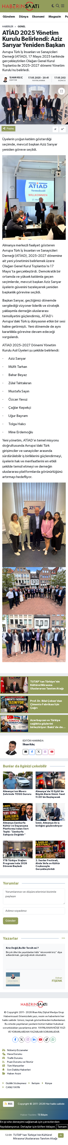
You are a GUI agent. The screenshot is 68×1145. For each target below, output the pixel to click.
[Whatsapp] (53, 1040)
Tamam (62, 1126)
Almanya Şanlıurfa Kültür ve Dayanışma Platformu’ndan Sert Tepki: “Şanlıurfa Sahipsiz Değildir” (16, 829)
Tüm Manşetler (15, 1065)
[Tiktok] (47, 1040)
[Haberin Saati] (20, 6)
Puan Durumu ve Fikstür (20, 1062)
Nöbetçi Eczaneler (17, 1050)
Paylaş (10, 128)
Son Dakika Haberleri (19, 1069)
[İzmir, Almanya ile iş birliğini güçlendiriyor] (50, 811)
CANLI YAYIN (13, 1087)
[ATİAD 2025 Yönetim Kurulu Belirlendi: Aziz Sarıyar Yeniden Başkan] (34, 105)
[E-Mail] (25, 752)
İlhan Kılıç (29, 744)
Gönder (10, 920)
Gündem (9, 16)
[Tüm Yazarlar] (63, 938)
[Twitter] (38, 752)
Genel (21, 26)
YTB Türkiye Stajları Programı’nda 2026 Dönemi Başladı (15, 863)
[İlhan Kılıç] (11, 746)
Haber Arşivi (14, 1073)
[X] (21, 1040)
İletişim (36, 1083)
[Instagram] (45, 752)
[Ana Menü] (62, 6)
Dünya (23, 16)
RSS (10, 1104)
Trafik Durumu (15, 1058)
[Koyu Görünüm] (53, 6)
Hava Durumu (14, 1054)
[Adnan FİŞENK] (13, 979)
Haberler (7, 26)
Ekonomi (38, 16)
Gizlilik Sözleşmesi (16, 1083)
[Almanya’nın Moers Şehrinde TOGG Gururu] (18, 780)
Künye (48, 1083)
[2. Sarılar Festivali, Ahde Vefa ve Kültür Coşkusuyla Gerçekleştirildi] (50, 849)
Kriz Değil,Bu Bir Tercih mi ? (22, 948)
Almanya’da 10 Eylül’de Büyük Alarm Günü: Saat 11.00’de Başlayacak (50, 794)
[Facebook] (32, 752)
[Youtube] (51, 752)
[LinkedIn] (34, 1040)
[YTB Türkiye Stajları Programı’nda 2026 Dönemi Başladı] (18, 849)
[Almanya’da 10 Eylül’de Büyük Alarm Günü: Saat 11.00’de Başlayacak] (50, 780)
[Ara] (57, 6)
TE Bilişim (42, 1115)
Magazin (54, 16)
